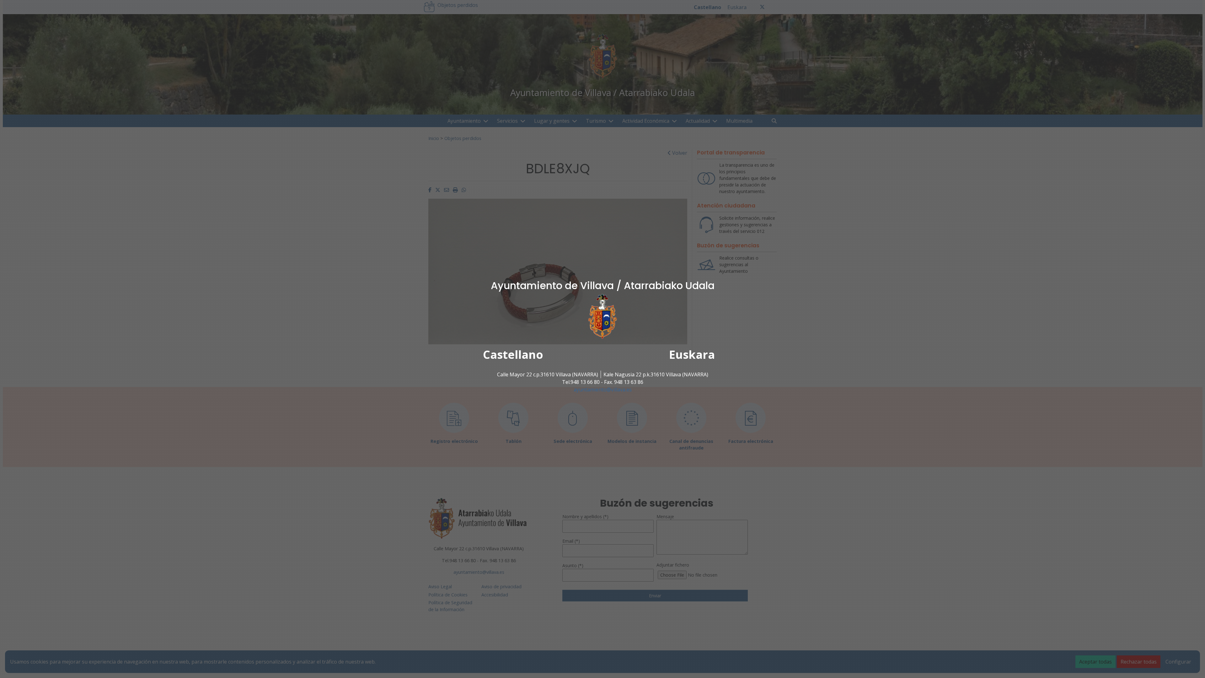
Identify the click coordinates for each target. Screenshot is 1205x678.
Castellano (513, 354)
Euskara (692, 354)
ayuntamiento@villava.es (603, 389)
